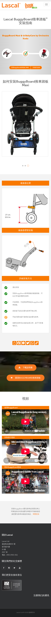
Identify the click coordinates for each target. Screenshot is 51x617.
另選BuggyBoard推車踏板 (20, 67)
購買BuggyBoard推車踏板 (28, 378)
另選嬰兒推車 (36, 67)
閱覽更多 (36, 514)
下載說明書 (28, 367)
